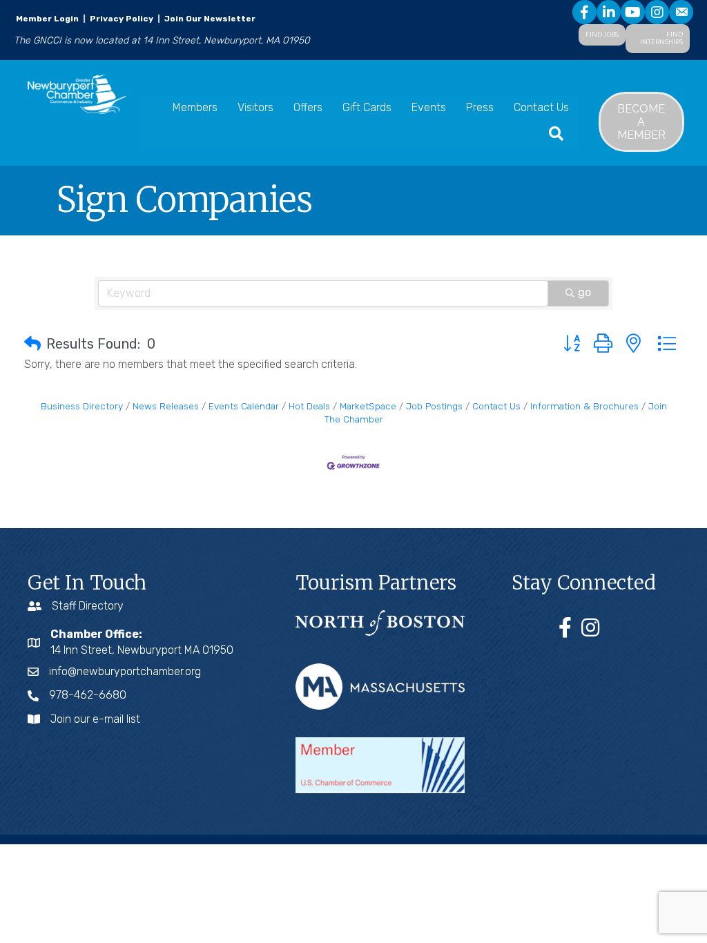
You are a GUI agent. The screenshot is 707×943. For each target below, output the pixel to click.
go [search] (584, 292)
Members (195, 107)
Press (480, 107)
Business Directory (82, 405)
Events (428, 107)
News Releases (166, 405)
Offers (307, 107)
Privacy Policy (121, 18)
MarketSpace (368, 405)
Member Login (47, 18)
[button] (32, 343)
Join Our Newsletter (208, 18)
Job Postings (434, 405)
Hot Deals (309, 405)
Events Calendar (244, 405)
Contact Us (541, 107)
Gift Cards (366, 107)
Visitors (255, 107)
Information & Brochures (584, 405)
